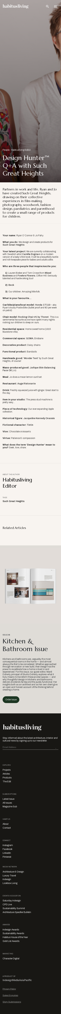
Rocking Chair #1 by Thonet (33, 317)
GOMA (30, 338)
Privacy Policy (9, 989)
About (5, 824)
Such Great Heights (14, 245)
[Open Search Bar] (47, 6)
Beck (11, 285)
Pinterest (7, 857)
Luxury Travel (9, 875)
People (6, 150)
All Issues (7, 803)
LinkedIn (7, 853)
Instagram (8, 845)
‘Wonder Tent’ (31, 358)
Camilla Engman (31, 254)
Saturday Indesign (12, 900)
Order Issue (11, 699)
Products (7, 777)
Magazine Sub (10, 806)
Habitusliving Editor (21, 150)
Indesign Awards (11, 929)
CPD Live (7, 904)
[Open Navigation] (55, 6)
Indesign (7, 879)
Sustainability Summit (14, 908)
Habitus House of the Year (15, 937)
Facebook (7, 849)
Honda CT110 (42, 305)
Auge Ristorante (26, 383)
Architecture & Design (13, 872)
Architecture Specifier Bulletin (17, 912)
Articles (6, 774)
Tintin (30, 425)
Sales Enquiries (10, 995)
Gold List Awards (11, 941)
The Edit (7, 781)
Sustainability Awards (13, 933)
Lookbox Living (10, 883)
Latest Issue (8, 799)
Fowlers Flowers (26, 275)
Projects (7, 770)
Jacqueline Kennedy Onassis (39, 418)
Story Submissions (12, 1002)
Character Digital (11, 958)
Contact (7, 828)
